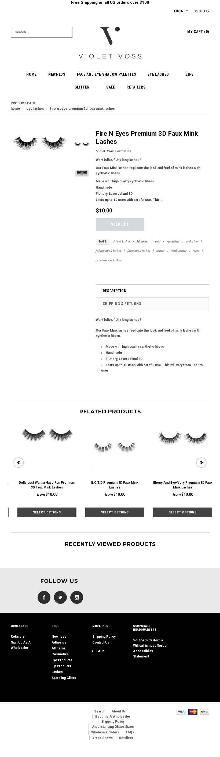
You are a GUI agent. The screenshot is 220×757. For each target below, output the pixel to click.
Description (115, 291)
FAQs (100, 651)
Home (15, 109)
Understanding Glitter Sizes (112, 727)
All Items (58, 648)
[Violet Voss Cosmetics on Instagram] (75, 597)
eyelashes (192, 241)
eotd (157, 241)
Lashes (57, 672)
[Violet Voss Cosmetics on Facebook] (42, 597)
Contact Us (100, 642)
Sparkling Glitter (64, 678)
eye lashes (173, 241)
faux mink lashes (138, 250)
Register (202, 11)
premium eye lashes (109, 260)
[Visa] (181, 711)
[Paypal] (204, 711)
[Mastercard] (192, 711)
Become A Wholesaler (112, 716)
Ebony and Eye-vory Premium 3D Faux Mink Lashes (176, 485)
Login (178, 11)
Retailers (18, 636)
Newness (59, 636)
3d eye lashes (121, 241)
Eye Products (62, 660)
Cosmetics (60, 654)
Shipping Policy (104, 636)
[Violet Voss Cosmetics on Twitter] (59, 597)
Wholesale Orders (105, 732)
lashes (160, 250)
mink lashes (179, 250)
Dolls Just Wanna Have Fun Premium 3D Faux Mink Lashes (40, 485)
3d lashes (143, 241)
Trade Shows (102, 738)
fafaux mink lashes (108, 250)
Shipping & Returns (122, 304)
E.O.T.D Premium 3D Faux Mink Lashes (108, 485)
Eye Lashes (35, 109)
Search (99, 711)
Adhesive (59, 642)
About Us (119, 711)
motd (196, 250)
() (198, 32)
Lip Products (61, 666)
